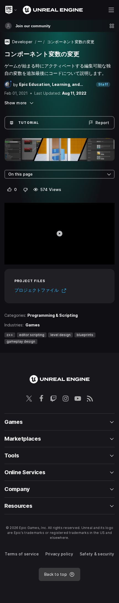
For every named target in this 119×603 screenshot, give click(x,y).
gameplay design (21, 341)
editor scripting (31, 335)
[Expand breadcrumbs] (39, 42)
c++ (10, 335)
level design (60, 335)
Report (102, 122)
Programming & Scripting (52, 315)
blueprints (85, 335)
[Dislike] (25, 189)
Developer (22, 41)
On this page (20, 174)
